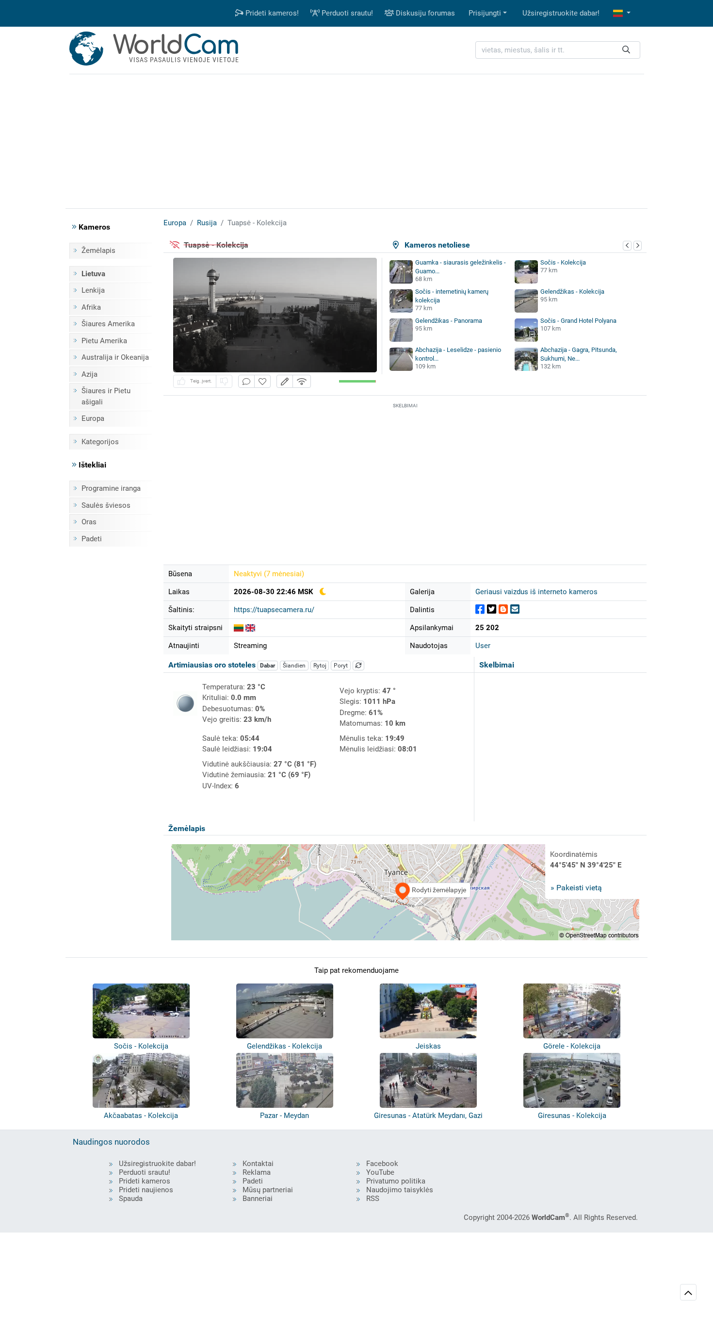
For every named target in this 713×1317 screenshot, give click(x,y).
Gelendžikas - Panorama (448, 320)
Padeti (91, 538)
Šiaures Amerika (108, 323)
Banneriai (258, 1198)
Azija (89, 374)
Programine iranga (111, 488)
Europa (92, 418)
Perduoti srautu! (346, 13)
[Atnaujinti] (358, 665)
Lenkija (93, 290)
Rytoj (319, 665)
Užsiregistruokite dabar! (561, 13)
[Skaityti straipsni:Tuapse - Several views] (250, 627)
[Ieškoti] (626, 50)
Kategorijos (100, 441)
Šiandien (294, 665)
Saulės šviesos (105, 505)
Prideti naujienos (146, 1189)
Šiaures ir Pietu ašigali (105, 396)
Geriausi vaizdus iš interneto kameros (536, 591)
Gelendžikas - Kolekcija (572, 291)
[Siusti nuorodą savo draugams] (514, 609)
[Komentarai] (246, 381)
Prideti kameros (144, 1181)
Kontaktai (258, 1163)
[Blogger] (503, 609)
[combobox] (557, 50)
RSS (372, 1198)
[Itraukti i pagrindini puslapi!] (262, 381)
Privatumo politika (395, 1181)
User (482, 645)
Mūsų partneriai (268, 1189)
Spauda (131, 1198)
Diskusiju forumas (424, 13)
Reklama (257, 1172)
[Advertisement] (356, 139)
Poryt (341, 665)
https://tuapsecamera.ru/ (274, 609)
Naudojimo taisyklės (399, 1189)
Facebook (382, 1163)
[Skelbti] (480, 609)
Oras (89, 521)
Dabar (267, 665)
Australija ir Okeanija (115, 357)
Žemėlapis (98, 250)
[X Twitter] (491, 609)
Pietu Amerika (104, 340)
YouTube (380, 1172)
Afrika (91, 307)
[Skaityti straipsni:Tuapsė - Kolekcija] (238, 627)
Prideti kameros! (271, 13)
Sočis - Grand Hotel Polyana (578, 320)
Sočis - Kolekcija (563, 262)
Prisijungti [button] (485, 13)
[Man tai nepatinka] (224, 381)
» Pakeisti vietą (576, 887)
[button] (621, 13)
